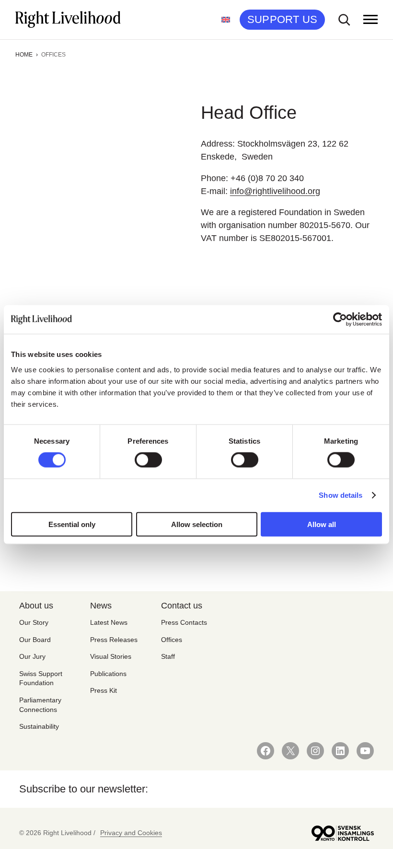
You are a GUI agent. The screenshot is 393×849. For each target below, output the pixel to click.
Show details (340, 495)
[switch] (148, 460)
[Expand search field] (344, 19)
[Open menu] (370, 19)
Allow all (321, 524)
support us (282, 19)
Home (24, 54)
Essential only (71, 524)
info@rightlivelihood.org (275, 191)
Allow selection (196, 524)
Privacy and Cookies (131, 833)
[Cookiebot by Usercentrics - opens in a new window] (340, 319)
